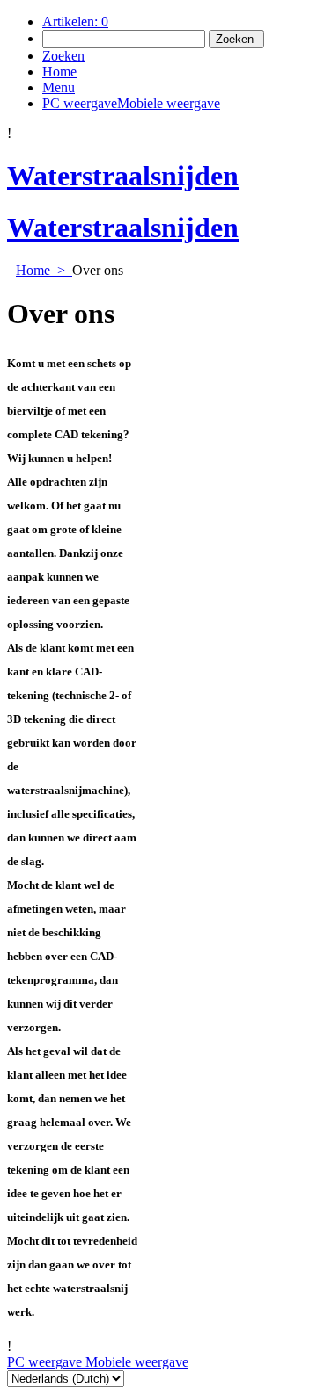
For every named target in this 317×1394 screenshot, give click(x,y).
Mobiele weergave (135, 1361)
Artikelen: (75, 21)
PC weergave (44, 1361)
